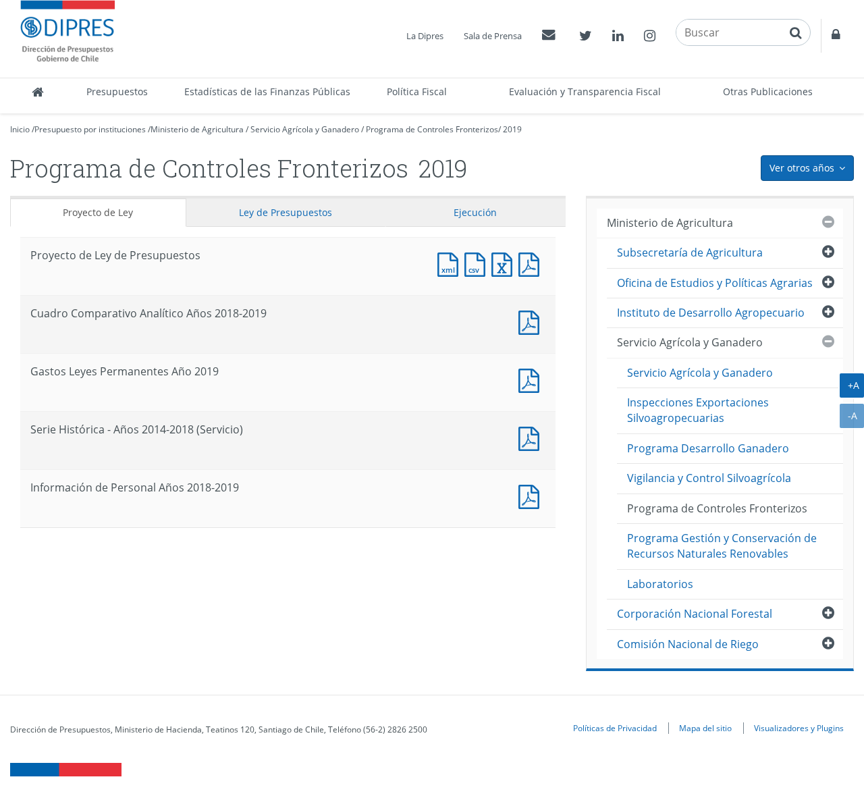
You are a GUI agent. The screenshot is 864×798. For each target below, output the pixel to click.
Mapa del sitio (705, 727)
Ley (285, 212)
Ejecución (475, 212)
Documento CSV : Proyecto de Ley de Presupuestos (477, 263)
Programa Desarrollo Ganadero (708, 448)
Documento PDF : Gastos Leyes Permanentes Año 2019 (531, 379)
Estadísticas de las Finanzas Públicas (267, 91)
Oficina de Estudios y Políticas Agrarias (715, 282)
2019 (512, 129)
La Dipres (424, 36)
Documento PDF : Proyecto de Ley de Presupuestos (531, 263)
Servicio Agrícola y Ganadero (304, 129)
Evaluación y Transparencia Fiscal (585, 91)
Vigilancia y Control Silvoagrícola (709, 478)
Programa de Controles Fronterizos (432, 129)
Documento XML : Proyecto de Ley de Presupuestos (450, 263)
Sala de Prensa (493, 36)
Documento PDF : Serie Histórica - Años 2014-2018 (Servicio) (531, 437)
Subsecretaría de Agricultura (690, 252)
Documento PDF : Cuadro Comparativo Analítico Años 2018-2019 (531, 321)
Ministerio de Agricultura (197, 129)
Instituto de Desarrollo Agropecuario (711, 312)
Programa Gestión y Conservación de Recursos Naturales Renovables (722, 546)
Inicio (20, 129)
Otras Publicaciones (768, 91)
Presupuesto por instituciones (90, 129)
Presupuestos (117, 91)
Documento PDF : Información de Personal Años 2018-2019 (531, 495)
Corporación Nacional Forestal (694, 613)
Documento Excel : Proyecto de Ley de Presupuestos (504, 263)
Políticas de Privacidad (615, 727)
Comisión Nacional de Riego (688, 644)
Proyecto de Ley (98, 212)
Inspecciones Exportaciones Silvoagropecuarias (698, 410)
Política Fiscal (417, 91)
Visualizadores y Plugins (799, 727)
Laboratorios (660, 584)
